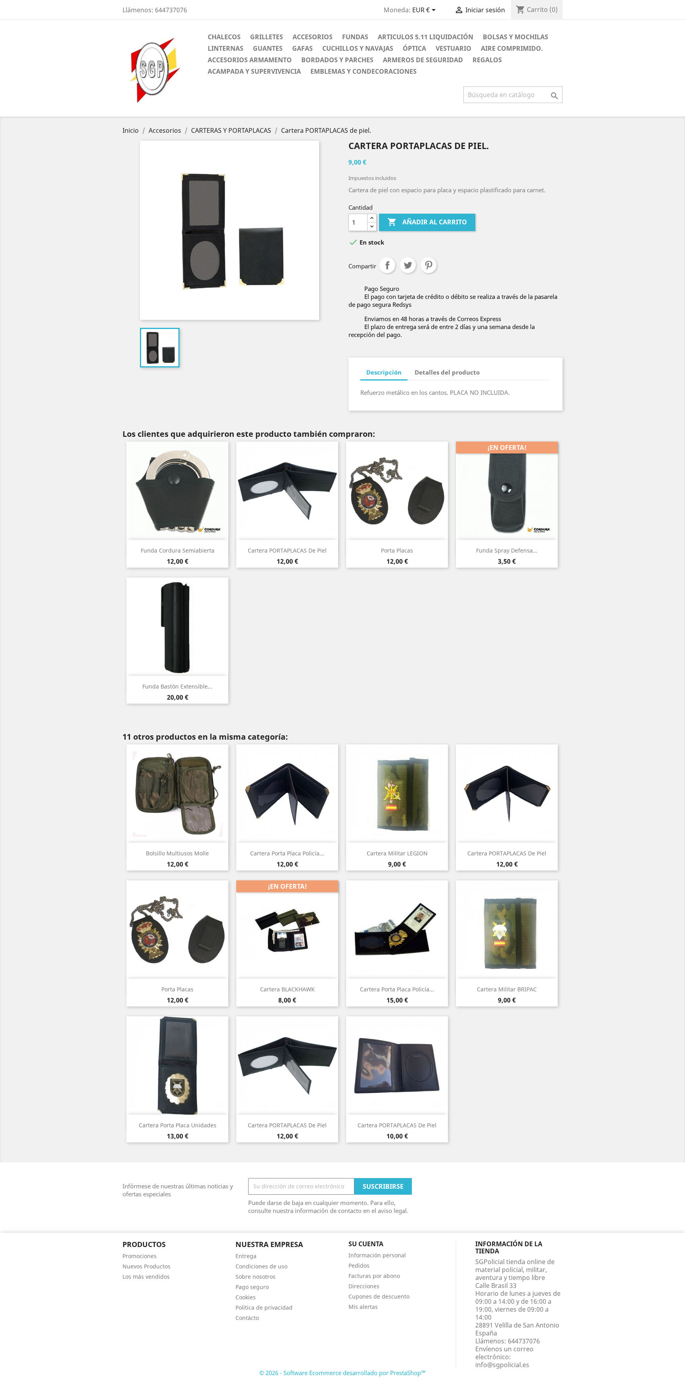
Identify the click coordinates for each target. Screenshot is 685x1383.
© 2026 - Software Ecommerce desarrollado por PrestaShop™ (342, 1373)
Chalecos (224, 37)
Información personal (377, 1255)
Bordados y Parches (337, 59)
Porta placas (397, 550)
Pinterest (428, 265)
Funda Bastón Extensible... (177, 686)
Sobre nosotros (255, 1276)
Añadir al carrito (427, 222)
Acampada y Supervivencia (254, 71)
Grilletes (266, 37)
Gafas (302, 48)
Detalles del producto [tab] (447, 372)
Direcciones (363, 1286)
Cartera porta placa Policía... (287, 853)
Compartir (387, 265)
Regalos (487, 59)
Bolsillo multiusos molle (177, 853)
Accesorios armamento (250, 59)
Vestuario (453, 48)
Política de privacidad (264, 1307)
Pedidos (358, 1265)
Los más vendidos (146, 1276)
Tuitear (408, 265)
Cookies (245, 1297)
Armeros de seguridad (423, 59)
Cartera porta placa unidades (177, 1125)
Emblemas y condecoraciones (363, 71)
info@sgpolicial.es (502, 1364)
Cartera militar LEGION (397, 853)
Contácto (247, 1318)
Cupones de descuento (378, 1296)
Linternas (225, 48)
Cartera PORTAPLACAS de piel (287, 550)
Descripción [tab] (384, 372)
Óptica (414, 48)
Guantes (268, 48)
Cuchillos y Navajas (357, 48)
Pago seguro (252, 1287)
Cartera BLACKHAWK (287, 989)
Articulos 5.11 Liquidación (425, 37)
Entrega (245, 1256)
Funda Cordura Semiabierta (177, 550)
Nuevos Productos (146, 1266)
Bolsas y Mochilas (515, 37)
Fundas (355, 37)
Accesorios (313, 37)
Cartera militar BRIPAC (507, 989)
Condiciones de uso (261, 1266)
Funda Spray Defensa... (507, 550)
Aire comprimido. (512, 48)
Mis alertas (363, 1306)
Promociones (139, 1256)
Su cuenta (365, 1244)
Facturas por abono (374, 1276)
